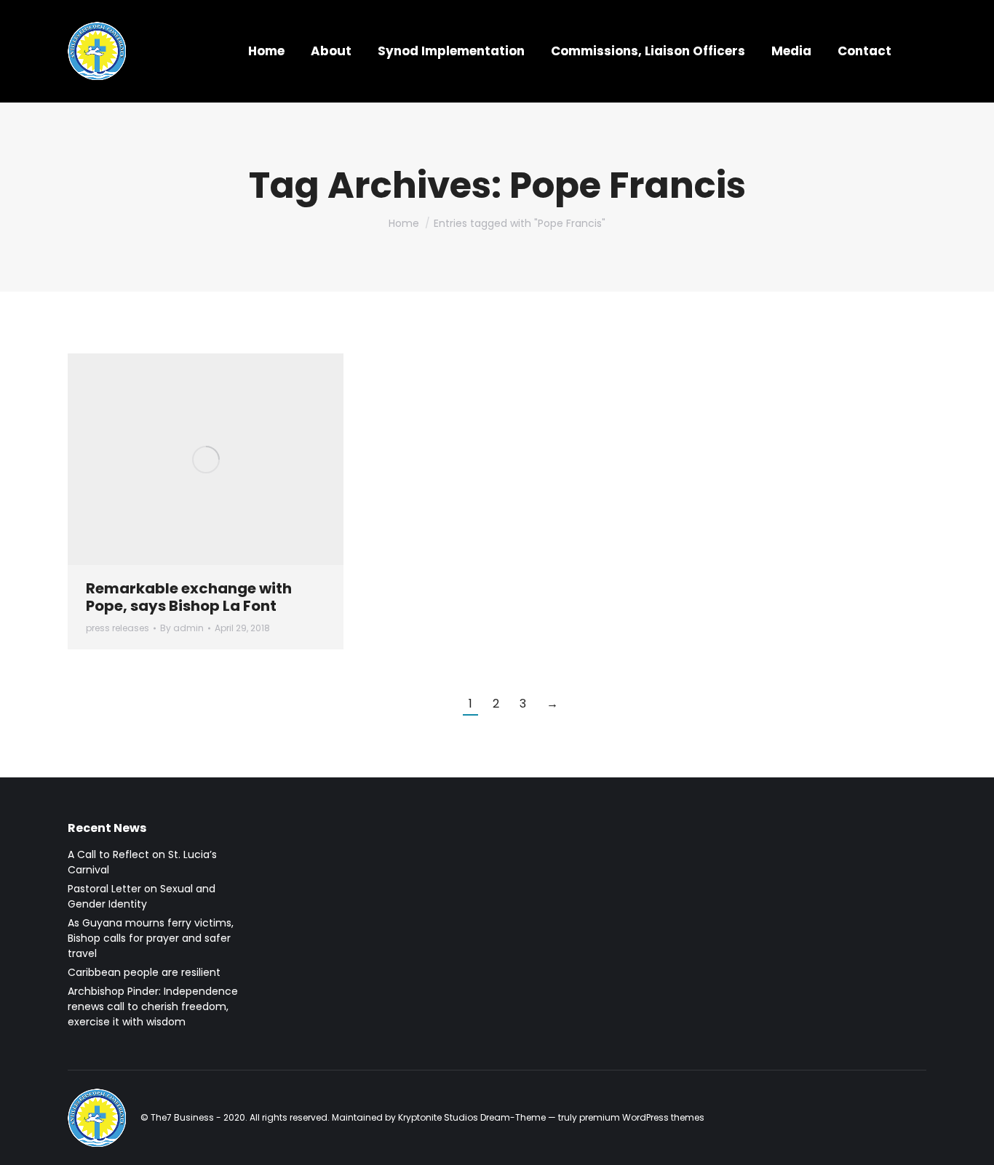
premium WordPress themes (641, 1117)
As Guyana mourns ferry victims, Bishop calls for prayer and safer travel (151, 938)
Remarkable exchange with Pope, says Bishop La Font (189, 597)
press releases (117, 628)
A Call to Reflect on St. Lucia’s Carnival (142, 862)
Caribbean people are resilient (144, 972)
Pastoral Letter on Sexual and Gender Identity (141, 896)
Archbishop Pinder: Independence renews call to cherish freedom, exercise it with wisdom (153, 1006)
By (182, 628)
